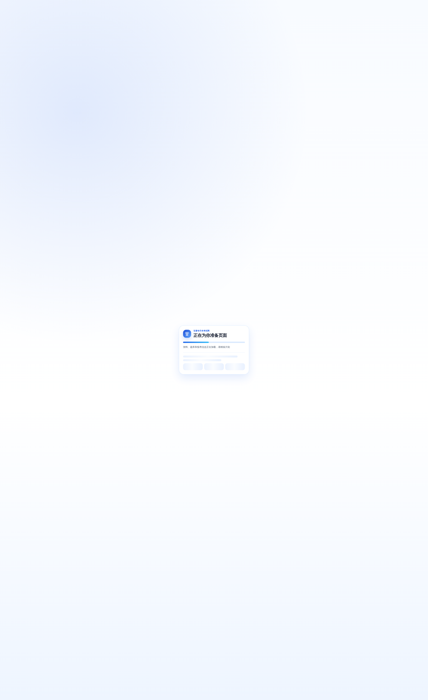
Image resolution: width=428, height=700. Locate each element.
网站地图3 (214, 470)
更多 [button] (195, 5)
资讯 (188, 5)
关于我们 (100, 420)
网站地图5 (237, 470)
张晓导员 (166, 5)
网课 (149, 5)
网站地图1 (190, 470)
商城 (156, 5)
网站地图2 (202, 470)
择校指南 (178, 5)
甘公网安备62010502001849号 (203, 467)
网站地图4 (226, 470)
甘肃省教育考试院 (153, 420)
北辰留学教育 (151, 432)
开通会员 (310, 5)
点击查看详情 (399, 667)
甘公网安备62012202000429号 (262, 467)
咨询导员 (295, 5)
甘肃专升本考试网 (153, 443)
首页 (134, 5)
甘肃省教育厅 (151, 426)
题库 (141, 5)
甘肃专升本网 (151, 437)
